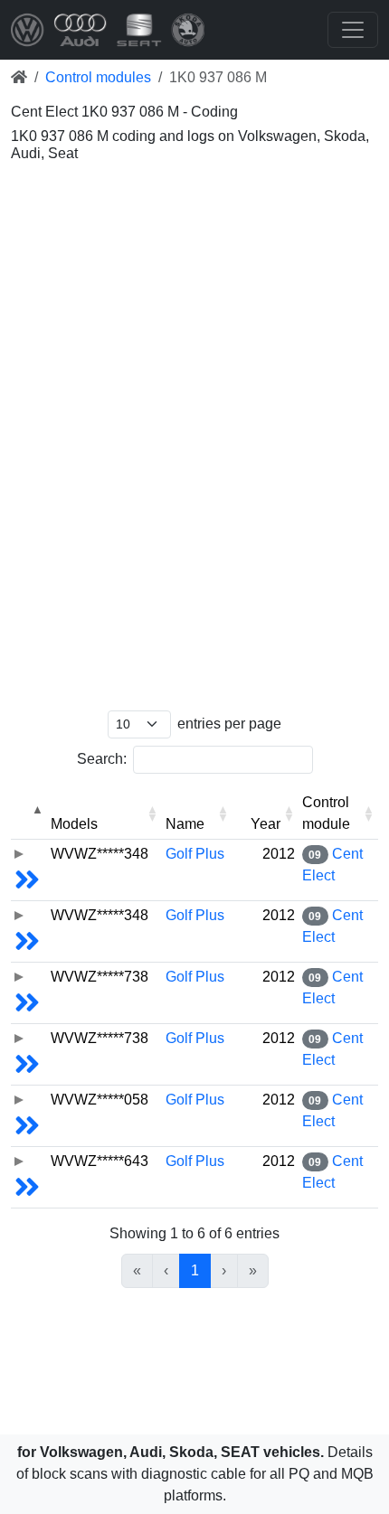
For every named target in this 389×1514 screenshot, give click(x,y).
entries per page (229, 723)
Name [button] (185, 824)
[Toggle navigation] (352, 30)
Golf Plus (195, 853)
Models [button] (74, 824)
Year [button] (265, 824)
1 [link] (195, 1270)
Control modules (98, 77)
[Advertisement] (194, 238)
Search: (102, 758)
